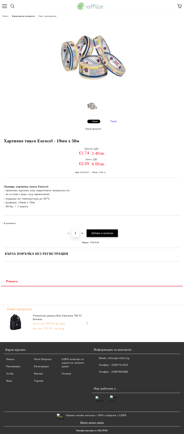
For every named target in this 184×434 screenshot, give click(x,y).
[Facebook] (98, 379)
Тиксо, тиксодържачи (47, 16)
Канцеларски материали (23, 16)
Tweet (113, 121)
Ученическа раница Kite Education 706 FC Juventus (57, 317)
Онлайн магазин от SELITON (92, 430)
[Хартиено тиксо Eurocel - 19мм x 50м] (92, 94)
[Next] (86, 323)
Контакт (38, 373)
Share (95, 121)
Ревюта (12, 281)
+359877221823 (119, 365)
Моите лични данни (92, 422)
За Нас (10, 373)
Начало (5, 16)
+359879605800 (119, 371)
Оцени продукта (93, 129)
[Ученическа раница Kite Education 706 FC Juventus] (15, 322)
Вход (9, 380)
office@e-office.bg (118, 358)
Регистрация (41, 366)
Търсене (38, 380)
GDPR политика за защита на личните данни (73, 363)
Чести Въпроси (43, 359)
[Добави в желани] (175, 222)
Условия (66, 373)
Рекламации (13, 366)
